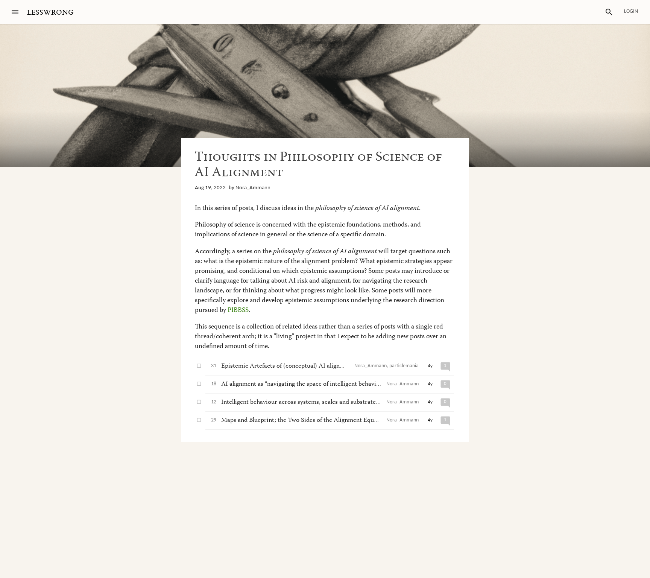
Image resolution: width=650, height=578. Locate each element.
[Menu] (15, 12)
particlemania (404, 366)
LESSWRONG (50, 12)
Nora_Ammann (252, 188)
